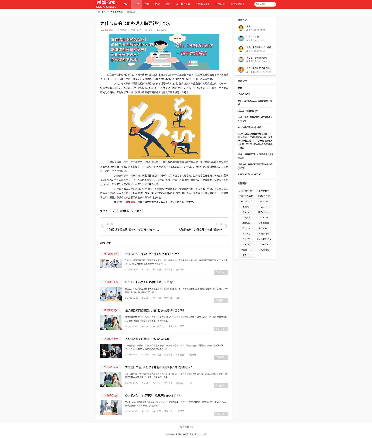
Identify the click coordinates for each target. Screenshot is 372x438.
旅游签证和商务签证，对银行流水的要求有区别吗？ (155, 310)
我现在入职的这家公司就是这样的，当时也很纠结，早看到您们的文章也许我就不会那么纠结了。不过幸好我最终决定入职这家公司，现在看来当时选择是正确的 (255, 141)
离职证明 (180, 269)
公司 (246, 223)
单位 (246, 212)
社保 (178, 297)
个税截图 (180, 354)
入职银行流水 (116, 12)
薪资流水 (264, 234)
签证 (147, 4)
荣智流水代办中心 (186, 427)
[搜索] (274, 4)
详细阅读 (220, 272)
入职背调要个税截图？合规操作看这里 (147, 339)
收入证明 (264, 191)
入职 (136, 4)
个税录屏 (192, 354)
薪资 (168, 4)
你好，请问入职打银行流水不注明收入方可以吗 (259, 68)
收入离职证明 (183, 4)
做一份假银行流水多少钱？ (250, 127)
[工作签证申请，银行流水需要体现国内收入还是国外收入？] (111, 379)
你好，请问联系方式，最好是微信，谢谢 (259, 47)
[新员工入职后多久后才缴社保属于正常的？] (111, 294)
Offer (264, 202)
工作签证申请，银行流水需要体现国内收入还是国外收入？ (159, 367)
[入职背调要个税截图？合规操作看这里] (111, 351)
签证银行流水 (111, 310)
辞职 (264, 245)
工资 (190, 383)
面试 (246, 234)
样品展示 (220, 4)
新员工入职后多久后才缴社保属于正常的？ (150, 282)
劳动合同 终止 (264, 239)
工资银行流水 (246, 196)
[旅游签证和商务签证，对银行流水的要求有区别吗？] (111, 322)
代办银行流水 (203, 4)
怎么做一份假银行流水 (256, 58)
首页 (126, 4)
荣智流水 (136, 211)
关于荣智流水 (238, 4)
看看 (248, 26)
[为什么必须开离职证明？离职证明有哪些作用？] (111, 266)
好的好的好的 (252, 37)
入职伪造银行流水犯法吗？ (250, 174)
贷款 (157, 4)
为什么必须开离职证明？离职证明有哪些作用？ (152, 254)
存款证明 (264, 228)
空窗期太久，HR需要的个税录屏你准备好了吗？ (153, 395)
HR (246, 207)
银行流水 (124, 211)
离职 (246, 245)
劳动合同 (264, 223)
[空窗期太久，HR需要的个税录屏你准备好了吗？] (111, 407)
